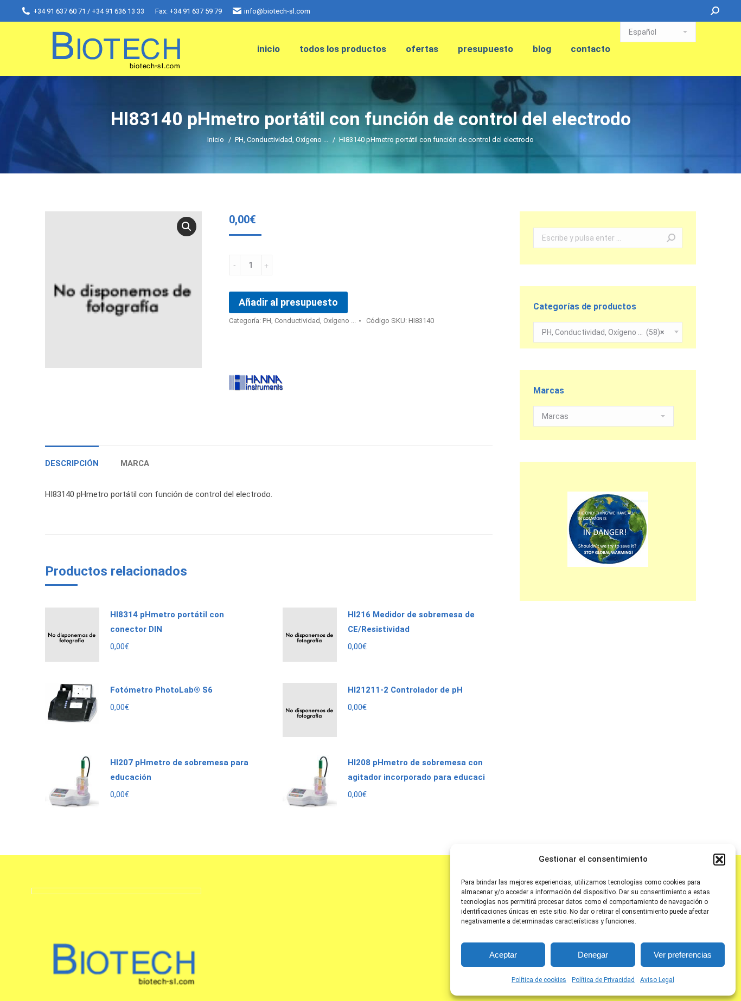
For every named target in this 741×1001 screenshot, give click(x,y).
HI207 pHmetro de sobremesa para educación (179, 770)
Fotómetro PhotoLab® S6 (161, 690)
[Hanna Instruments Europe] (256, 383)
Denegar (593, 954)
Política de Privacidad (603, 980)
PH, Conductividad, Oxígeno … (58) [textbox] (603, 332)
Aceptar (503, 954)
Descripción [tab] (72, 463)
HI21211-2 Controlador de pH (405, 690)
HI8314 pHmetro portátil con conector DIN (167, 622)
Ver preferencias (683, 954)
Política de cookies (539, 980)
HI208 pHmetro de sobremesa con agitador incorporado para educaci (416, 770)
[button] (719, 859)
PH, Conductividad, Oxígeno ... (309, 321)
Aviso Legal (657, 980)
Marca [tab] (134, 463)
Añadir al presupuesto (288, 302)
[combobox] (607, 332)
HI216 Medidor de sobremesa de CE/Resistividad (411, 622)
